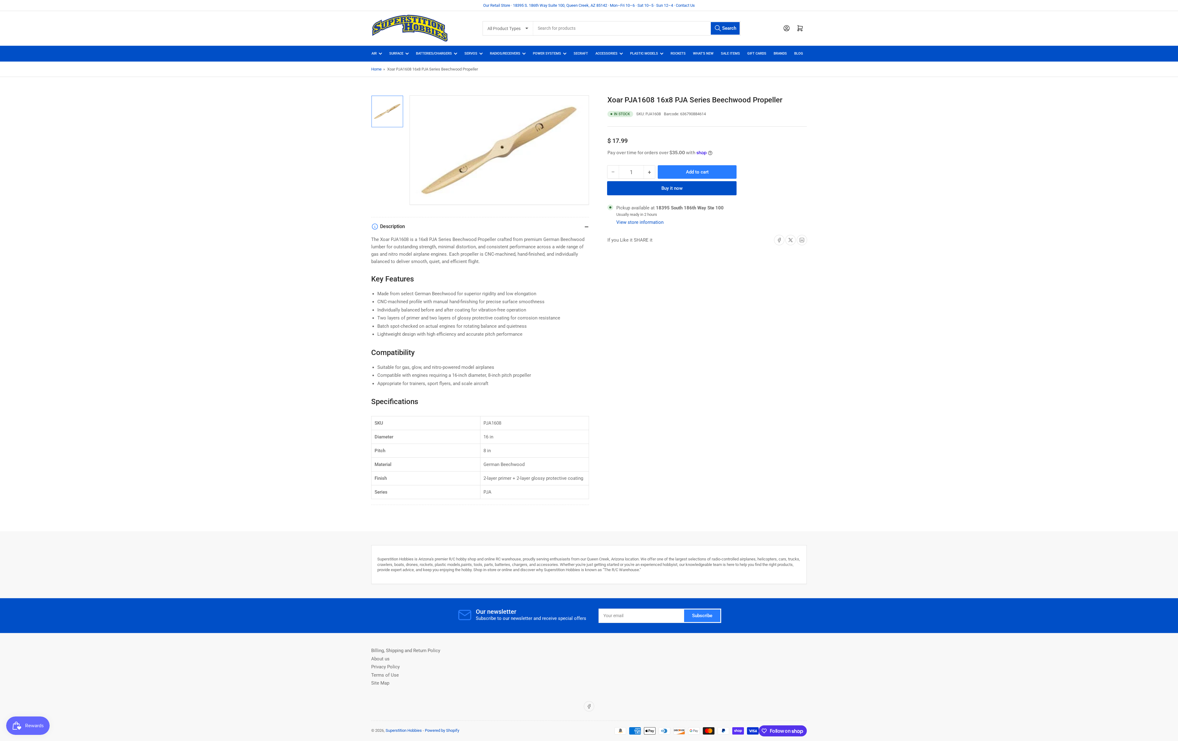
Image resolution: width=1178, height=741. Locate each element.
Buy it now (672, 188)
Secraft (581, 53)
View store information (640, 222)
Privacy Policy (385, 667)
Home (376, 69)
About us (380, 659)
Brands (780, 53)
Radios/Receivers (505, 53)
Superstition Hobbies (404, 730)
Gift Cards (756, 53)
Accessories (606, 53)
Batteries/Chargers (434, 53)
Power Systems (547, 53)
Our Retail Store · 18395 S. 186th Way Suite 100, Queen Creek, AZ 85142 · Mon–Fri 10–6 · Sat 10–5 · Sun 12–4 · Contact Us (589, 5)
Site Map (380, 683)
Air (374, 53)
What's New (703, 53)
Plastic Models (644, 53)
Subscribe (702, 615)
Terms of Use (385, 675)
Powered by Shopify (442, 730)
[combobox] (636, 28)
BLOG (798, 53)
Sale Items (730, 53)
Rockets (678, 53)
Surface (396, 53)
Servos (470, 53)
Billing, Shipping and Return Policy (405, 650)
